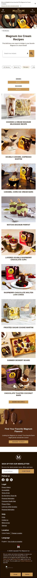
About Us (17, 67)
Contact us (5, 520)
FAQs (3, 517)
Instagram (7, 479)
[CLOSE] (35, 3)
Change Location (17, 533)
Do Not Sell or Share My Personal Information (9, 497)
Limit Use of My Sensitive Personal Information (9, 508)
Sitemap (4, 525)
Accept (15, 574)
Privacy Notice (6, 487)
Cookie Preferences (25, 561)
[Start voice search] (28, 53)
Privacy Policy (16, 559)
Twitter (11, 479)
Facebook (3, 479)
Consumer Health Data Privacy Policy (9, 503)
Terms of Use (6, 493)
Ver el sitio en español (15, 541)
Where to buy (18, 442)
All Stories (7, 67)
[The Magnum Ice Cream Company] (18, 546)
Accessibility (5, 490)
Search (31, 53)
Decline (27, 574)
